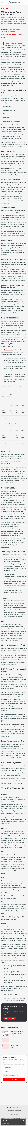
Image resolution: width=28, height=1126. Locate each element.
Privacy (22, 1118)
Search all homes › (9, 1018)
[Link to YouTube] (10, 1107)
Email (20, 34)
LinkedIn (14, 34)
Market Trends (8, 350)
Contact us (15, 1118)
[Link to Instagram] (20, 1107)
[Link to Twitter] (17, 1107)
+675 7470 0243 (14, 1114)
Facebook (8, 34)
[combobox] (6, 1075)
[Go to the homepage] (14, 2)
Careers (18, 1118)
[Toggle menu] (1, 2)
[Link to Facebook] (7, 1107)
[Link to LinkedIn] (14, 1107)
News (2, 8)
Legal (26, 1118)
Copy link (3, 37)
